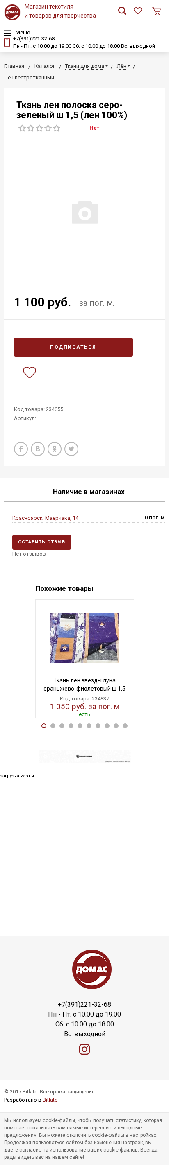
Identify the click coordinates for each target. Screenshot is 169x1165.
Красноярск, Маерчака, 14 (45, 518)
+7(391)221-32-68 (34, 39)
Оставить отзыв (41, 542)
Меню (22, 32)
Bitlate (50, 1100)
